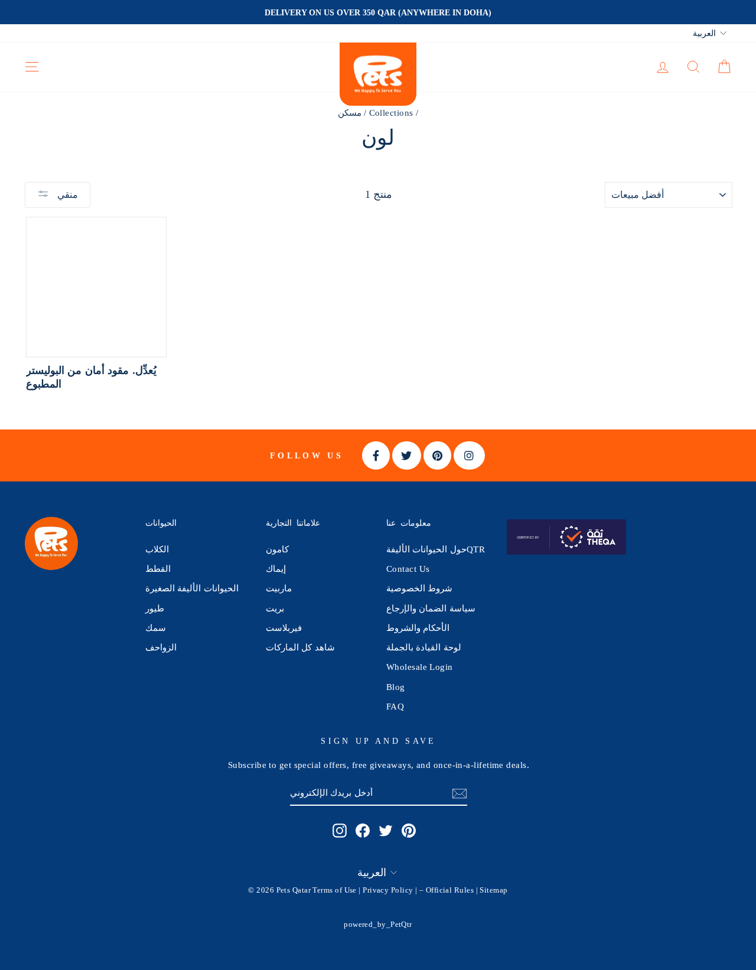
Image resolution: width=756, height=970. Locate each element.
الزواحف (161, 647)
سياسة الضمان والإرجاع (430, 608)
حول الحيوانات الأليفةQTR (435, 549)
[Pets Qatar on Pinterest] (409, 830)
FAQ (395, 706)
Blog (395, 687)
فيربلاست (284, 628)
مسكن (349, 113)
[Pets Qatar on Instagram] (340, 830)
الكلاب (157, 549)
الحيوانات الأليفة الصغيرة (192, 588)
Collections (391, 113)
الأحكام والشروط (417, 628)
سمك (155, 628)
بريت (275, 608)
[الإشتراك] (459, 793)
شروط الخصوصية (419, 588)
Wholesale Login (419, 667)
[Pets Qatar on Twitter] (386, 830)
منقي (66, 195)
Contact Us (408, 569)
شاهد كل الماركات (300, 647)
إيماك (276, 569)
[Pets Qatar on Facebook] (363, 830)
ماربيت (279, 588)
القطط (158, 569)
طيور (154, 608)
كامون (277, 549)
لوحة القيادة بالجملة (423, 647)
